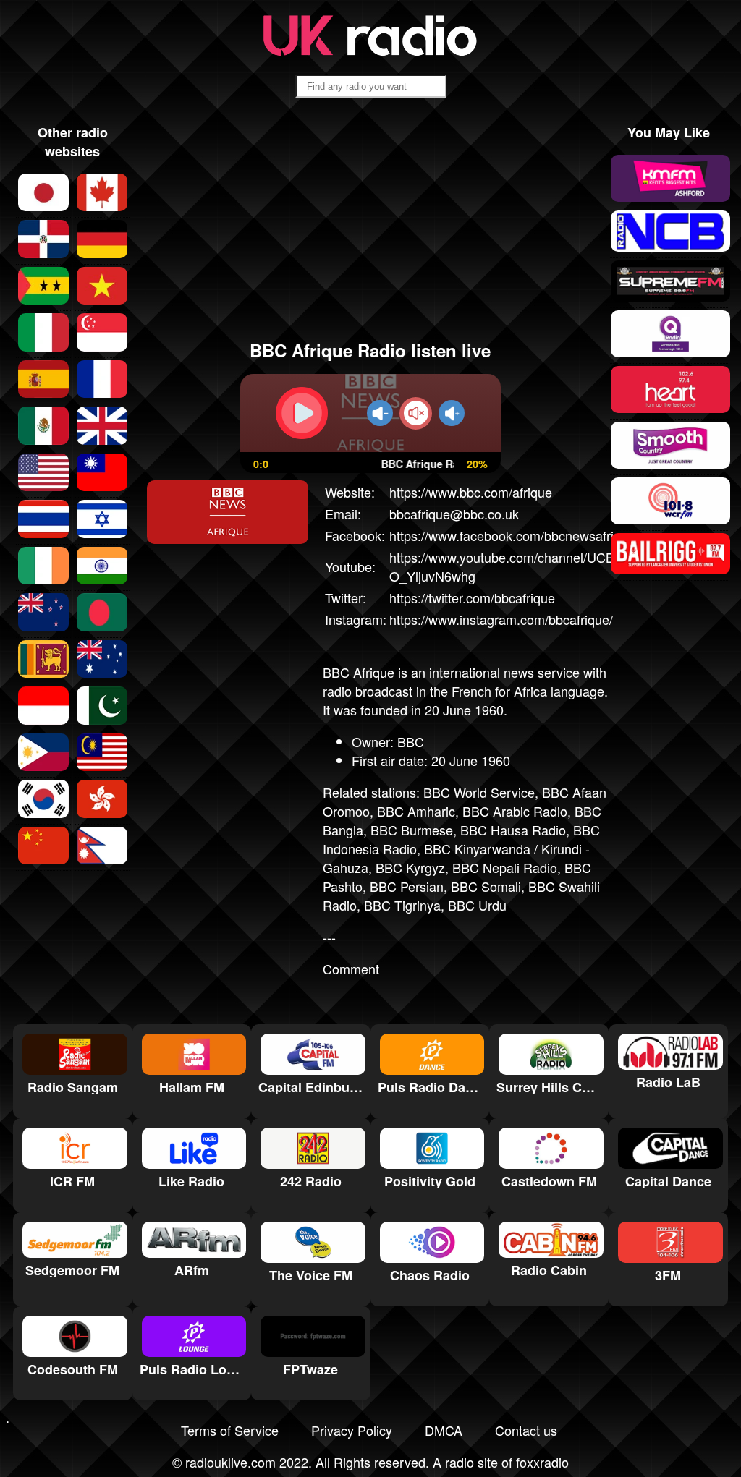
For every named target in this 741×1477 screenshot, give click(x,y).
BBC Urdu (477, 904)
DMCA (443, 1430)
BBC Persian (407, 886)
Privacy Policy (351, 1430)
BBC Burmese (411, 829)
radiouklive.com (230, 1461)
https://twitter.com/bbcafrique (472, 597)
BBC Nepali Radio (504, 867)
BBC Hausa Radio (513, 829)
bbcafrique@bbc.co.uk (454, 513)
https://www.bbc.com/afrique (470, 491)
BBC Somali (486, 886)
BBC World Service (479, 792)
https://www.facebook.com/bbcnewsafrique (512, 535)
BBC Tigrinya (402, 904)
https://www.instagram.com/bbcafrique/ (501, 619)
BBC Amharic (416, 810)
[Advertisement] (370, 225)
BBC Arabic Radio (514, 810)
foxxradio (542, 1461)
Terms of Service (230, 1430)
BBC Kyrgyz (410, 867)
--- (329, 936)
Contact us (526, 1430)
